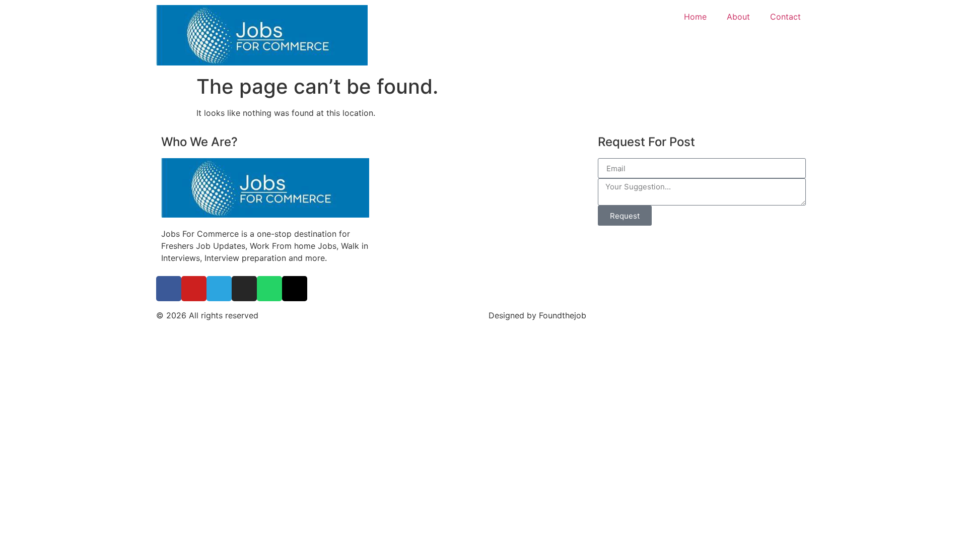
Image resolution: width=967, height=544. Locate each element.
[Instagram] (244, 288)
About (738, 17)
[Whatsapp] (269, 288)
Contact (785, 17)
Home (695, 17)
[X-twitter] (294, 288)
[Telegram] (219, 288)
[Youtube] (193, 288)
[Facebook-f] (168, 288)
